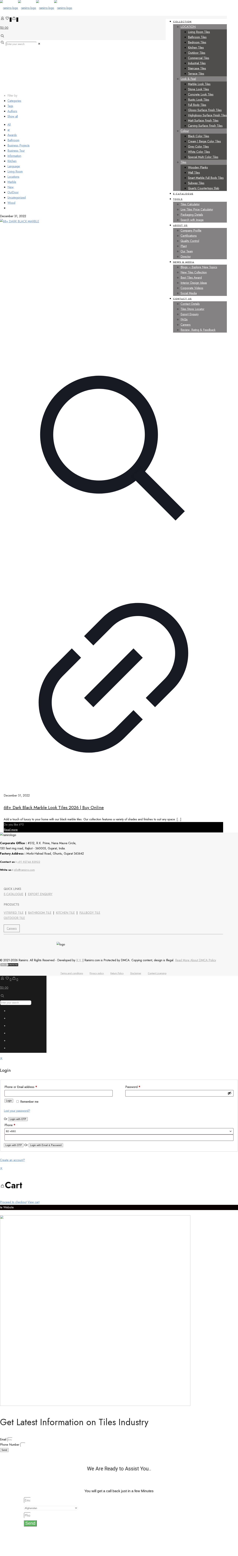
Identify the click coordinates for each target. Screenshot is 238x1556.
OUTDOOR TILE (14, 918)
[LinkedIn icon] (12, 1034)
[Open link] (24, 879)
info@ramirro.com (24, 870)
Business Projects (18, 145)
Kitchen (12, 161)
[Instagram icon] (12, 1049)
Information (14, 156)
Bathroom (13, 140)
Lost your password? (17, 1111)
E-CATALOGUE (13, 894)
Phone (9, 1125)
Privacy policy (97, 973)
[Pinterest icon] (12, 1041)
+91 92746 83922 (28, 862)
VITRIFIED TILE (13, 913)
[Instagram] (34, 879)
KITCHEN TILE (65, 913)
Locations (13, 177)
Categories (14, 101)
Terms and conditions (71, 973)
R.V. (79, 960)
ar (8, 130)
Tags (10, 106)
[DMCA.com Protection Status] (9, 965)
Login (9, 1100)
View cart (33, 1202)
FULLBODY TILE (89, 913)
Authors (12, 111)
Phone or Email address (20, 1087)
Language (13, 166)
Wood (11, 203)
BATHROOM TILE (39, 913)
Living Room (15, 171)
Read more (11, 830)
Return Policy (117, 973)
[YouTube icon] (12, 1026)
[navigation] (119, 1185)
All (9, 124)
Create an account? (12, 1160)
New (10, 187)
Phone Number (10, 1444)
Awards (12, 135)
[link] (39, 44)
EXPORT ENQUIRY (40, 894)
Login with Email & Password (46, 1145)
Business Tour (16, 151)
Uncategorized (16, 197)
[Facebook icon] (12, 1012)
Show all (12, 116)
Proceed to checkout (13, 1202)
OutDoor (13, 192)
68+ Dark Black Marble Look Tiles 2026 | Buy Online (54, 807)
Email (3, 1439)
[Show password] (229, 1093)
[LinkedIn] (14, 879)
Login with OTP (18, 1119)
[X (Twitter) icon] (12, 1019)
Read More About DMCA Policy (195, 960)
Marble (11, 182)
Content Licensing (157, 973)
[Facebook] (4, 879)
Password (132, 1087)
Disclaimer (135, 973)
